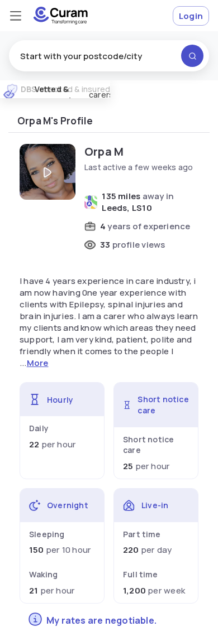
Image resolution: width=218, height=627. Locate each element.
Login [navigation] (191, 16)
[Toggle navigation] (15, 15)
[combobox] (109, 55)
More (38, 363)
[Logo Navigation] (61, 15)
